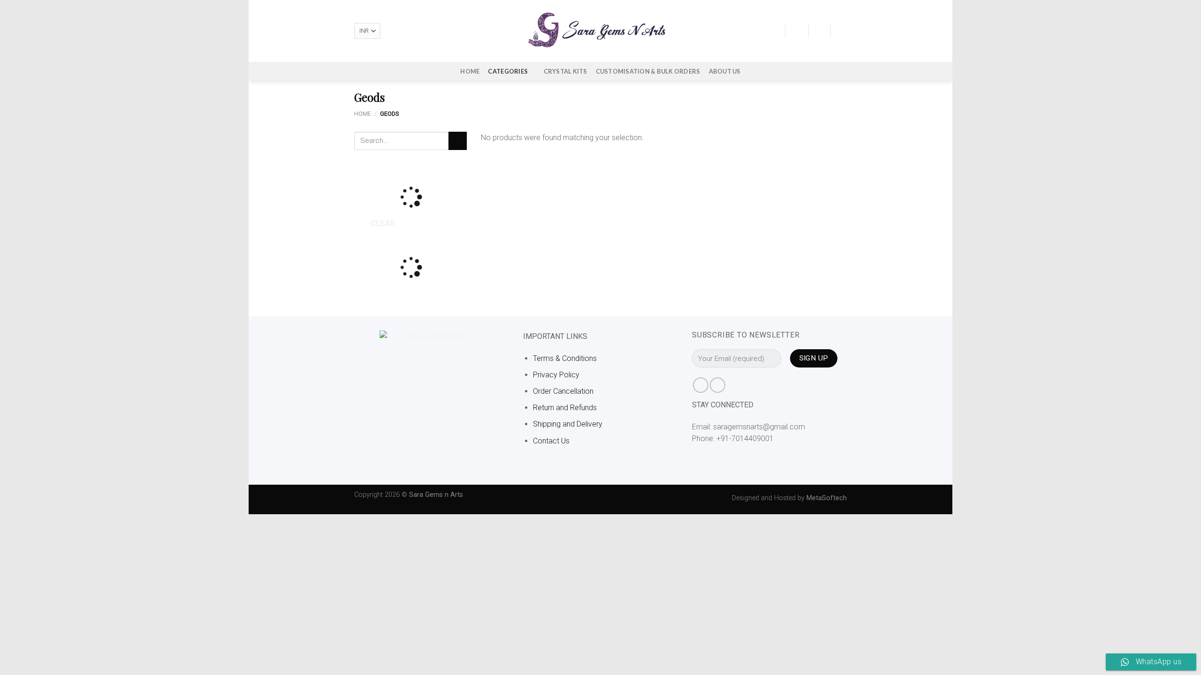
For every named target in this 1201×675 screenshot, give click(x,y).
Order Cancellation (563, 391)
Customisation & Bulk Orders (648, 71)
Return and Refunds (565, 407)
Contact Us (551, 440)
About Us (725, 71)
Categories (508, 71)
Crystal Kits (565, 71)
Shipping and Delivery (567, 424)
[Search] (774, 31)
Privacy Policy (556, 374)
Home (469, 71)
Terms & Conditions (565, 358)
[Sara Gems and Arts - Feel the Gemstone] (600, 31)
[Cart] (842, 31)
